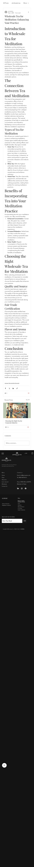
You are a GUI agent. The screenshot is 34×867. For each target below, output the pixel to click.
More (25, 3)
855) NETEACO (23, 477)
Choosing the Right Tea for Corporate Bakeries (13, 422)
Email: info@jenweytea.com (23, 475)
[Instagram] (22, 488)
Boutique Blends (21, 502)
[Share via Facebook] (5, 388)
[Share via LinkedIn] (13, 388)
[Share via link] (17, 388)
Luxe (19, 503)
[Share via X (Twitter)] (9, 388)
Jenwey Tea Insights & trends (12, 383)
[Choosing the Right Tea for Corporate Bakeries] (17, 410)
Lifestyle (20, 505)
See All (27, 399)
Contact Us (4, 486)
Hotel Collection (21, 510)
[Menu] (3, 453)
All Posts (6, 3)
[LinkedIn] (18, 488)
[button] (32, 453)
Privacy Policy (21, 501)
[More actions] (28, 12)
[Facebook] (26, 488)
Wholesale (4, 484)
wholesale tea (16, 3)
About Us (4, 479)
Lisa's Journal (5, 482)
